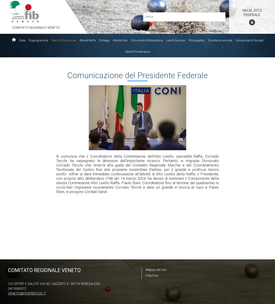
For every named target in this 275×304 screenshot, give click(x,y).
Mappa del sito (156, 270)
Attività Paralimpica (137, 51)
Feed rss (152, 275)
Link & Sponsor (175, 40)
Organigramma (38, 40)
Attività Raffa (88, 40)
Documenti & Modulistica (147, 40)
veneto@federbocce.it (27, 293)
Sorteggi (104, 40)
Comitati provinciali (220, 40)
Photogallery (197, 40)
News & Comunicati (63, 40)
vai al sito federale (252, 12)
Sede (22, 40)
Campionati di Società (249, 40)
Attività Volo (120, 40)
